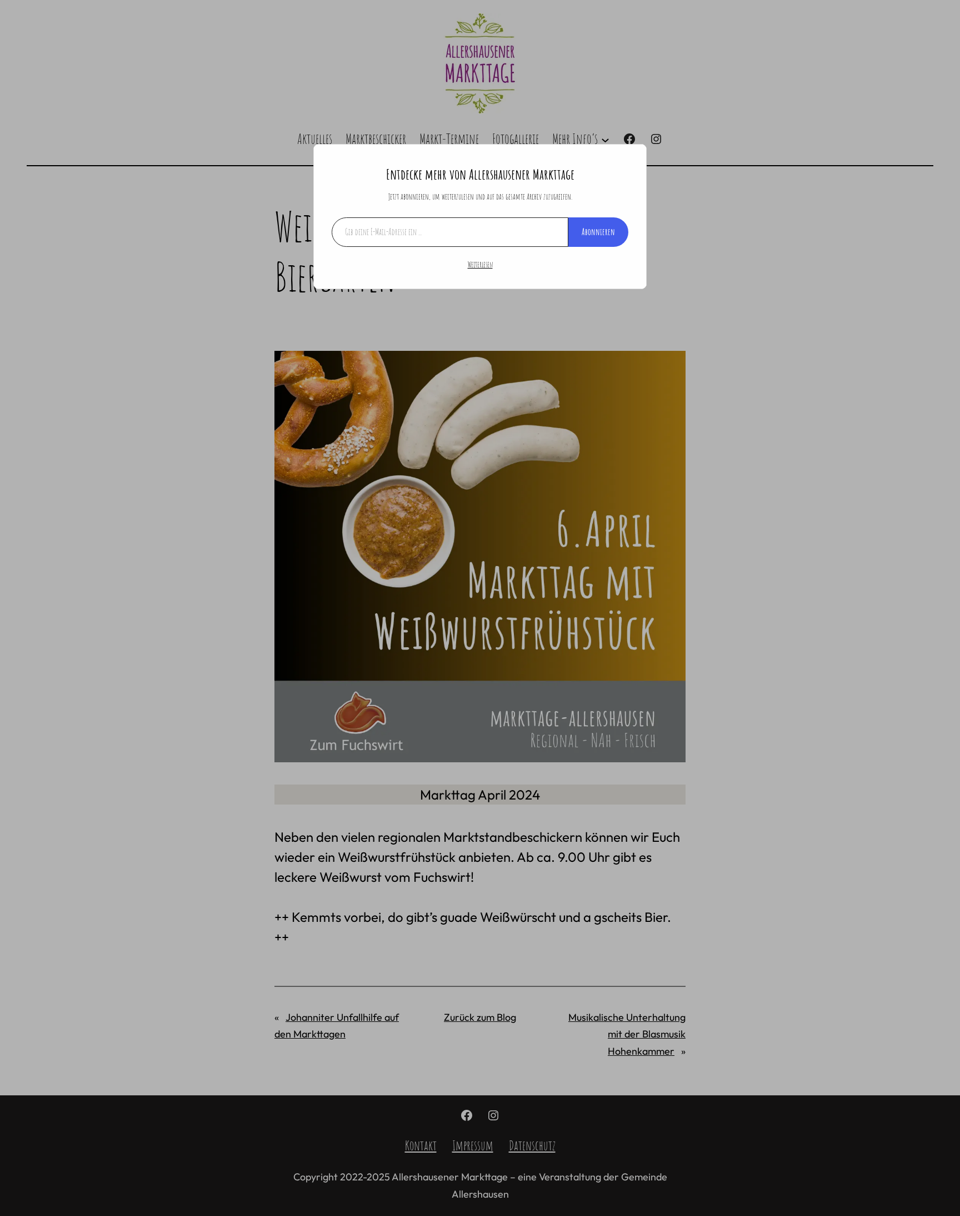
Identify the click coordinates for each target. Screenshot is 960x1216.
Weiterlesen (480, 264)
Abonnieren (598, 231)
